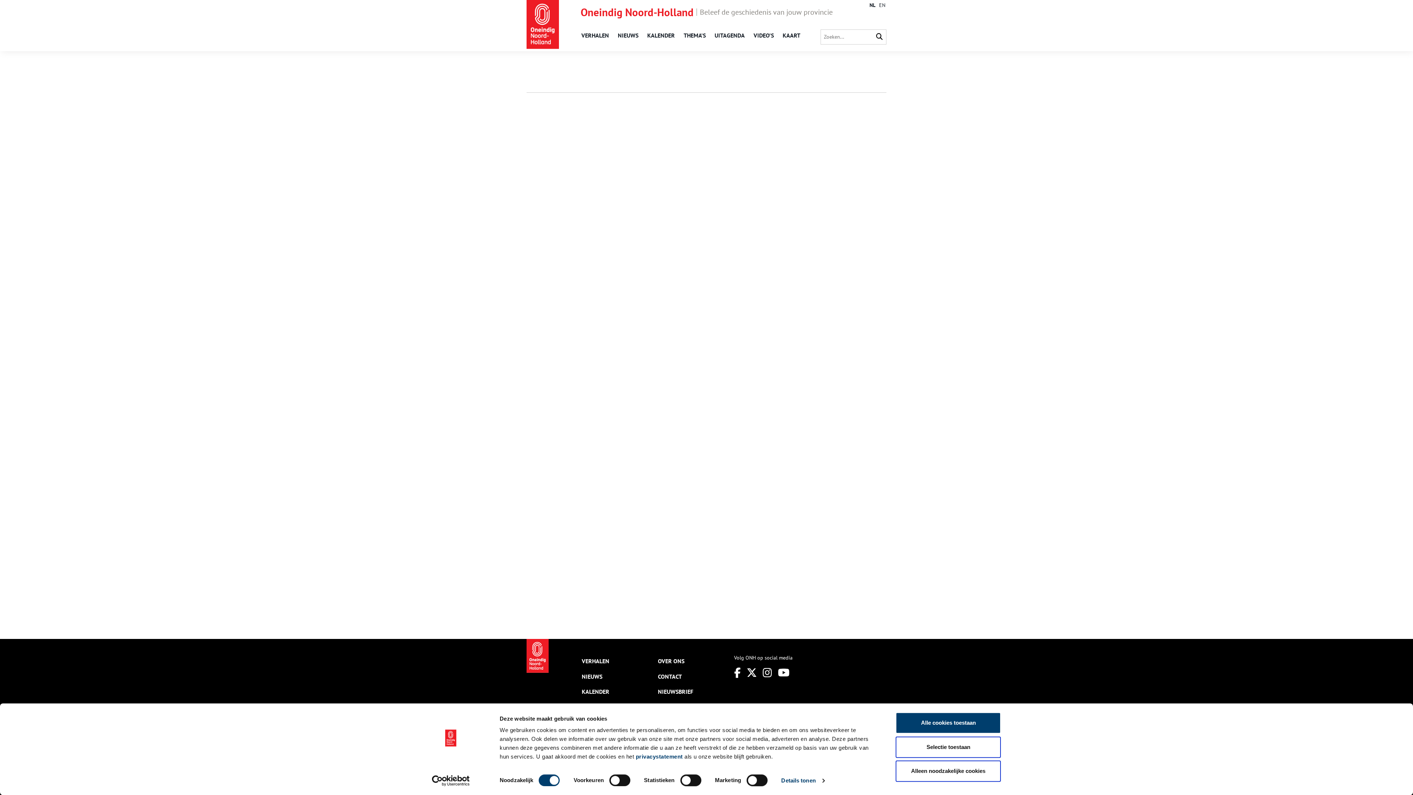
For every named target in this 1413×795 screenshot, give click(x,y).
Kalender (661, 35)
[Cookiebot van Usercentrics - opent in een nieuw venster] (451, 780)
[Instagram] (767, 672)
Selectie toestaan (948, 747)
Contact (670, 676)
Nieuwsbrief (675, 691)
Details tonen (798, 780)
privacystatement (659, 756)
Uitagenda (730, 35)
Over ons (671, 661)
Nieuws (628, 35)
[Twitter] (752, 672)
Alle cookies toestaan (948, 723)
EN (882, 5)
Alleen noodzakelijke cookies (948, 771)
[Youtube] (784, 672)
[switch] (619, 780)
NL (872, 5)
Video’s (764, 35)
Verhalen (595, 35)
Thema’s (695, 35)
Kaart (791, 35)
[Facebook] (737, 672)
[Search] (879, 37)
